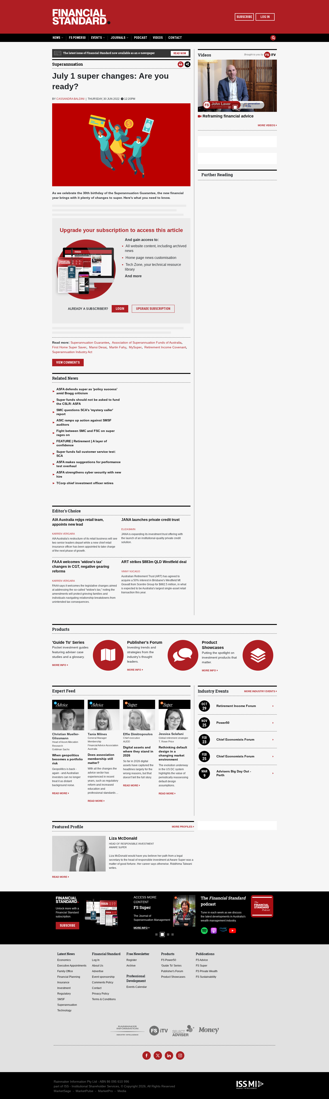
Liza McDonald (123, 838)
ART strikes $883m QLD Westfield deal (153, 562)
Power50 (222, 722)
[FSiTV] (270, 54)
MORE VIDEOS (266, 130)
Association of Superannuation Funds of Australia (147, 342)
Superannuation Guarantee (89, 342)
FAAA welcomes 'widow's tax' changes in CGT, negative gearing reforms (80, 566)
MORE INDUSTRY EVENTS (259, 691)
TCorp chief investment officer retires (84, 483)
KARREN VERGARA (63, 533)
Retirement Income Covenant (165, 347)
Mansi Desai (98, 347)
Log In (265, 17)
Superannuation (67, 64)
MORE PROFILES (182, 826)
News (57, 38)
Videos (158, 38)
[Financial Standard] (81, 17)
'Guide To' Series (68, 642)
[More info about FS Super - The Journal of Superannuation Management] (174, 911)
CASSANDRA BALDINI (70, 98)
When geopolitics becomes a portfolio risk (67, 759)
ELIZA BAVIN (128, 529)
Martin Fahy (117, 347)
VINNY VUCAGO (130, 571)
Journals (118, 38)
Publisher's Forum (144, 642)
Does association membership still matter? (101, 759)
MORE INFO (59, 665)
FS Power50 (77, 38)
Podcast (140, 38)
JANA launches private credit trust (150, 520)
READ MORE (59, 793)
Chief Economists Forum (235, 739)
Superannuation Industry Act (72, 352)
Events (97, 38)
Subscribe (244, 17)
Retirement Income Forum (236, 706)
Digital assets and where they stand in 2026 (138, 751)
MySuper (135, 347)
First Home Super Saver (69, 347)
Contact (175, 38)
